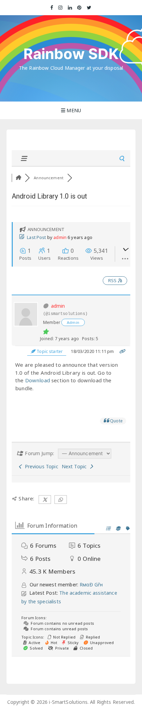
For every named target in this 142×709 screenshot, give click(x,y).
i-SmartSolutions (68, 702)
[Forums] (18, 177)
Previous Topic (40, 466)
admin (60, 237)
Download (37, 380)
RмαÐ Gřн (91, 584)
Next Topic (76, 466)
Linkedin (70, 7)
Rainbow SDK (71, 54)
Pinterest (79, 7)
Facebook (51, 7)
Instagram (60, 7)
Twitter (89, 7)
